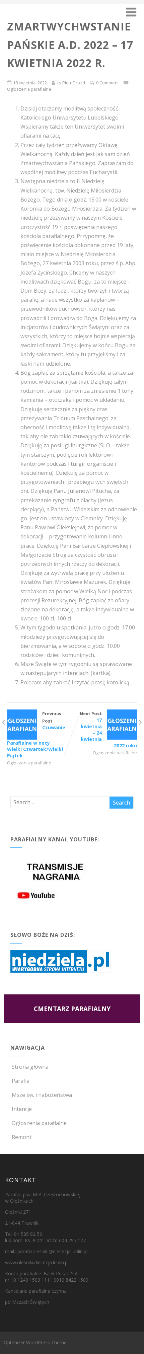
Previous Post (36, 734)
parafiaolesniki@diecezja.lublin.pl (52, 1251)
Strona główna (30, 1066)
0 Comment (107, 83)
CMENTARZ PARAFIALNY (72, 1008)
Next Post (108, 729)
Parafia (20, 1080)
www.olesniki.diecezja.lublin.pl (37, 1262)
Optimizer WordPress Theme (35, 1342)
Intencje (22, 1109)
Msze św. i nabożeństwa (42, 1095)
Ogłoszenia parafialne (29, 89)
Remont (21, 1137)
